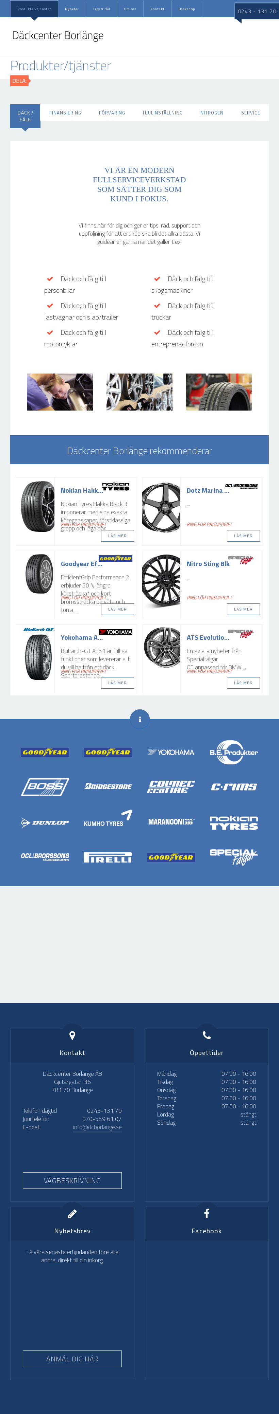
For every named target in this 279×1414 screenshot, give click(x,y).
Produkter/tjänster (34, 9)
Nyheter (72, 9)
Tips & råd (101, 9)
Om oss (130, 9)
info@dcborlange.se (97, 1127)
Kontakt (157, 9)
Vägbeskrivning (72, 1180)
